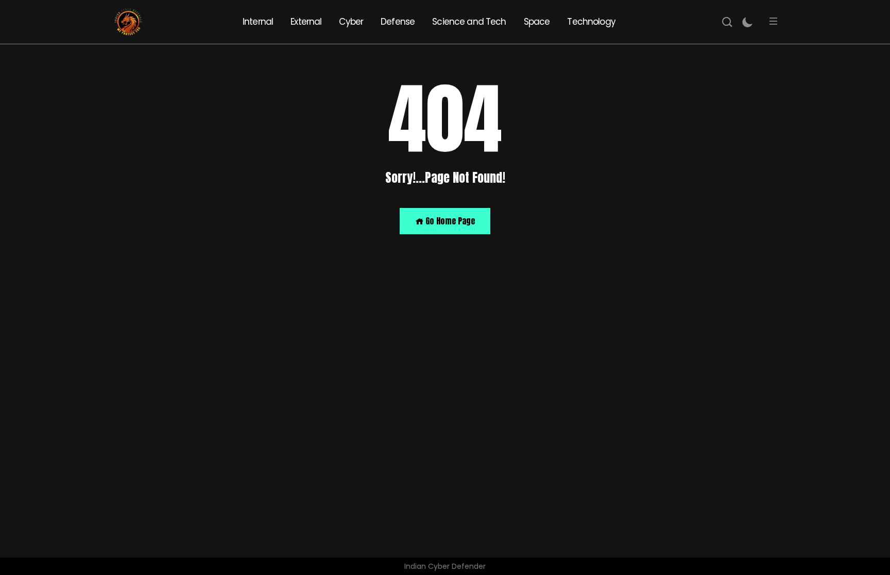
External (305, 21)
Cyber (351, 21)
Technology (591, 21)
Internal (258, 21)
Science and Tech (469, 21)
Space (537, 21)
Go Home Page (449, 221)
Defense (398, 21)
